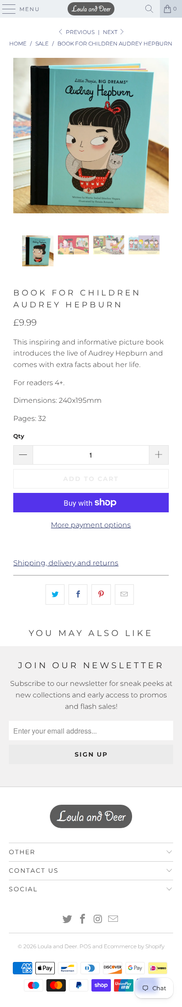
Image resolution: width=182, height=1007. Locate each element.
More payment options (91, 525)
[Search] (149, 9)
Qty (18, 435)
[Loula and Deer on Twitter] (67, 920)
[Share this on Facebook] (77, 594)
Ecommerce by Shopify (134, 946)
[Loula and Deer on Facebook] (83, 920)
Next (111, 32)
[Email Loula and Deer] (113, 920)
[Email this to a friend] (124, 594)
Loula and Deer (57, 946)
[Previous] (20, 146)
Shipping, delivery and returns (65, 563)
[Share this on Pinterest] (100, 594)
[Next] (162, 146)
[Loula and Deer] (91, 9)
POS (85, 946)
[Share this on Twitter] (55, 594)
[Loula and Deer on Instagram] (98, 920)
